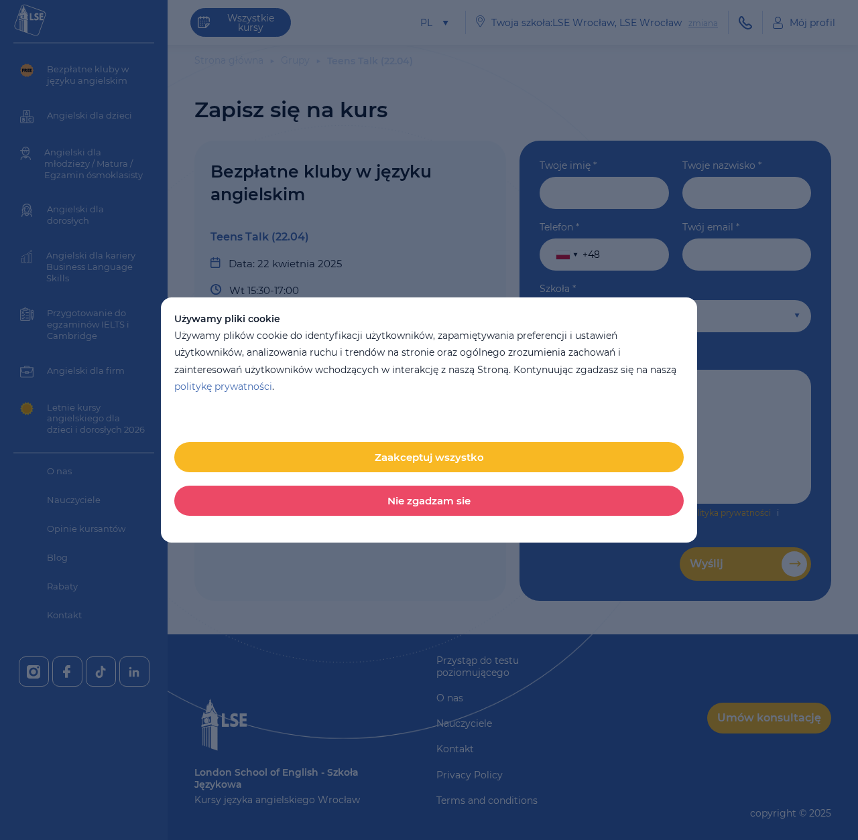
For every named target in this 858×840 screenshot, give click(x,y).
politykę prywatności (223, 386)
